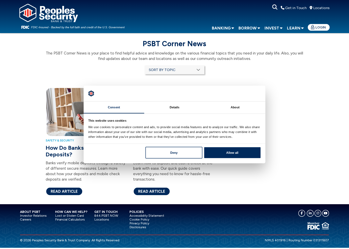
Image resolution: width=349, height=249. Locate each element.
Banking (221, 28)
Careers (25, 219)
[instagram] (317, 213)
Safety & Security (60, 140)
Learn (293, 28)
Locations (321, 8)
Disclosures (137, 227)
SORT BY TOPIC (162, 70)
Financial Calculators (70, 219)
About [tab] (235, 107)
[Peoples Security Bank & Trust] (48, 12)
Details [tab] (175, 107)
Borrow (247, 28)
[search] (275, 7)
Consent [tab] (114, 107)
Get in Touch (295, 8)
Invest (271, 28)
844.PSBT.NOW (106, 216)
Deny (174, 152)
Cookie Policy (139, 219)
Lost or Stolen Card (69, 216)
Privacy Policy (139, 223)
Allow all (232, 152)
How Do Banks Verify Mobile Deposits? (83, 151)
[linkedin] (310, 213)
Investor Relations (33, 216)
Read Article (64, 191)
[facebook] (301, 213)
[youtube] (325, 213)
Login (320, 27)
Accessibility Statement (146, 216)
